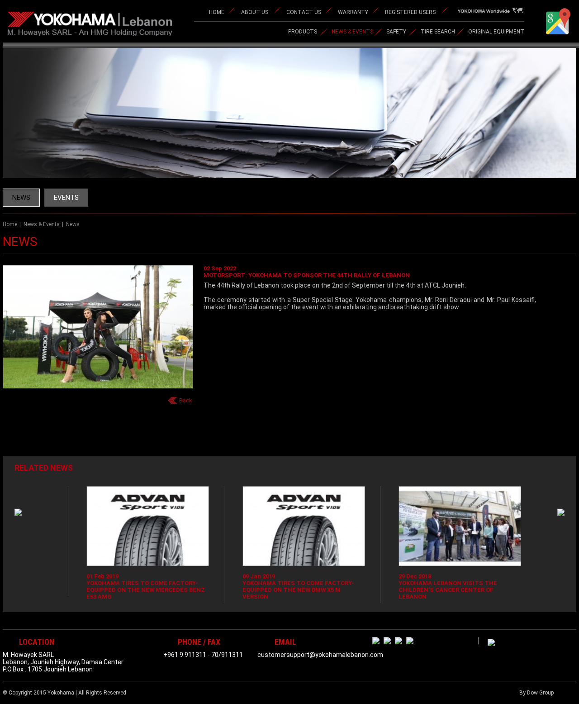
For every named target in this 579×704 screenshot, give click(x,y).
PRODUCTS (302, 31)
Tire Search (438, 31)
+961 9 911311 (184, 654)
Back (185, 400)
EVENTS (66, 198)
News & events (352, 31)
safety (396, 31)
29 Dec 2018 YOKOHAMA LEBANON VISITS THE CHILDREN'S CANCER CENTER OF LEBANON (431, 586)
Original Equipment (496, 31)
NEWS (21, 198)
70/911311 (227, 654)
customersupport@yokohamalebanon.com (320, 654)
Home (10, 224)
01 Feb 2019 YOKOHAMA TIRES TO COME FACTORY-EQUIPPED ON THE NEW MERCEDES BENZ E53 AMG (129, 586)
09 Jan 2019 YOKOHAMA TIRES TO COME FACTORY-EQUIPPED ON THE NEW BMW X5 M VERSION (281, 586)
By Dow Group (536, 693)
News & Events (42, 224)
